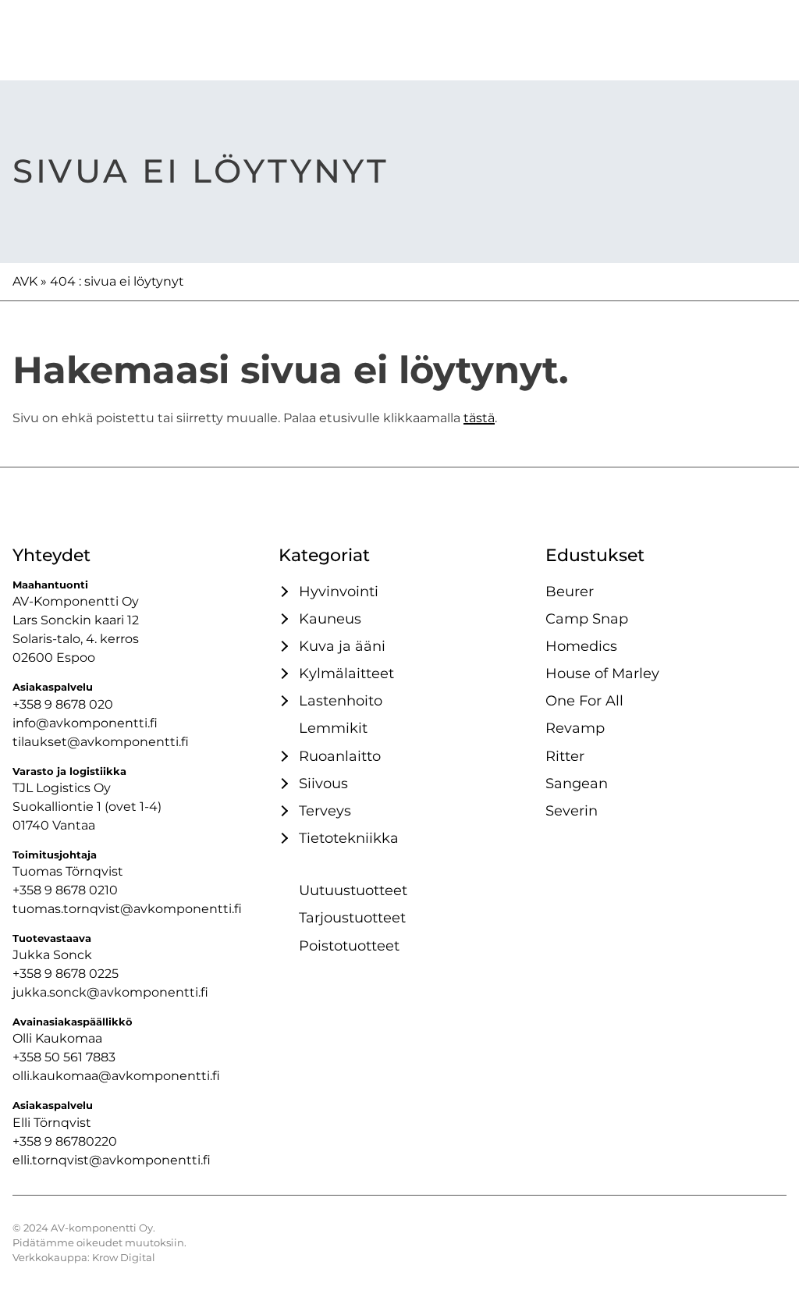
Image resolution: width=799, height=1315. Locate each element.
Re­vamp (575, 728)
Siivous (323, 783)
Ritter (564, 756)
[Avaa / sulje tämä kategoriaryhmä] (282, 591)
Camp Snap (586, 618)
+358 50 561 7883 (63, 1057)
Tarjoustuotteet (352, 917)
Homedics (581, 646)
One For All (584, 700)
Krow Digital (123, 1257)
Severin (571, 810)
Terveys (325, 810)
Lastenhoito (340, 700)
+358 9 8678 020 (62, 704)
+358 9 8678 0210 (65, 890)
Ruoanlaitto (340, 756)
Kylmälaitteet (346, 673)
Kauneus (330, 618)
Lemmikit (333, 728)
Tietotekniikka (349, 838)
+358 (28, 1141)
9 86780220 (80, 1141)
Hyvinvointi (338, 591)
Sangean (576, 783)
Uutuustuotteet (353, 890)
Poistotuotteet (349, 945)
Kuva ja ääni (342, 646)
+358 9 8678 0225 (65, 973)
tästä (479, 417)
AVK (24, 281)
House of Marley (602, 673)
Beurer (569, 591)
